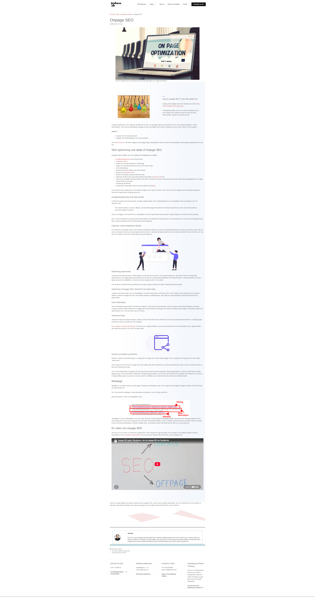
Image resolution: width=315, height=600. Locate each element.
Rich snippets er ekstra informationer (124, 326)
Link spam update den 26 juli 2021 (121, 551)
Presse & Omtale (174, 4)
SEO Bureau (141, 4)
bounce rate (158, 177)
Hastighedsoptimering (123, 159)
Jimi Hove (130, 533)
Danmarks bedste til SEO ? (119, 552)
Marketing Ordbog (117, 549)
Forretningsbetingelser (117, 572)
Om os (162, 4)
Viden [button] (152, 4)
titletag (153, 186)
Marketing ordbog (126, 14)
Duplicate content (121, 161)
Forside (112, 14)
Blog (117, 14)
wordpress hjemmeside (132, 435)
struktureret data (128, 172)
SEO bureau (119, 142)
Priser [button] (185, 4)
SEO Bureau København (143, 574)
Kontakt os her (198, 4)
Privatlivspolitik (114, 574)
